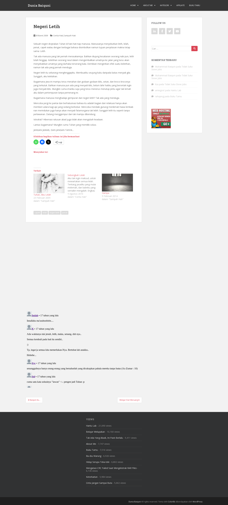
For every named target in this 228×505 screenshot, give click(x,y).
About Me (148, 5)
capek (37, 212)
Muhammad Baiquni (165, 66)
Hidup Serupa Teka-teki (97, 462)
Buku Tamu (194, 5)
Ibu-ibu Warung (93, 455)
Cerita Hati (58, 35)
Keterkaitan (92, 476)
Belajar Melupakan (95, 431)
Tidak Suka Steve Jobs (176, 84)
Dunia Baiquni (39, 5)
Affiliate (180, 5)
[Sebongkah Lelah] (85, 186)
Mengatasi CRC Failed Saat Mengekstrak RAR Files (111, 468)
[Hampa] (117, 182)
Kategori (164, 5)
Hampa (105, 192)
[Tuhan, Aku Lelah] (49, 183)
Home (133, 5)
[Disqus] (84, 264)
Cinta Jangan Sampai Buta (99, 482)
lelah (45, 212)
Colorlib (171, 501)
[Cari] (194, 48)
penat (64, 212)
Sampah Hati (70, 35)
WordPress (197, 501)
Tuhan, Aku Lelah (42, 194)
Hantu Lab (176, 90)
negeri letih (54, 212)
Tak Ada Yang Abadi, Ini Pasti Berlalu (104, 437)
